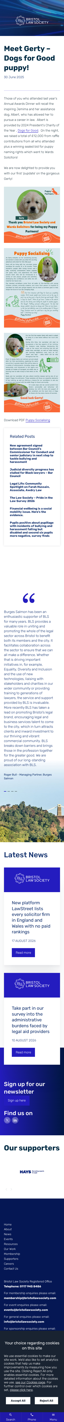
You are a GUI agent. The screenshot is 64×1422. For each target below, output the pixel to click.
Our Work (10, 1249)
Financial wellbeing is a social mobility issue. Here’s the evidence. (31, 512)
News (7, 1234)
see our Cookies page (30, 1382)
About (8, 1229)
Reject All (46, 1400)
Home (8, 1224)
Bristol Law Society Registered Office (28, 1281)
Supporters (11, 1258)
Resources (11, 1244)
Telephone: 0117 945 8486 (22, 1286)
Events (8, 1239)
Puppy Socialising (38, 420)
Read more (23, 953)
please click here (21, 1390)
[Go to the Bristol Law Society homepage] (32, 22)
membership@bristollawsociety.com (30, 1298)
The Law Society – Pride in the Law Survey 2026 (31, 499)
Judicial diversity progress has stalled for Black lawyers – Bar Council (32, 473)
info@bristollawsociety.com (24, 1321)
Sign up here (17, 1100)
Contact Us (11, 1268)
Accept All (18, 1400)
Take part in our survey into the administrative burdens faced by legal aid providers (31, 1020)
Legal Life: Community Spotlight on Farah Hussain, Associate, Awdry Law (30, 487)
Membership (12, 1253)
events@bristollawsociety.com (26, 1309)
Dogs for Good (28, 130)
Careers (9, 1263)
